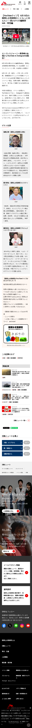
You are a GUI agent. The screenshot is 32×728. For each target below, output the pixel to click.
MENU (29, 2)
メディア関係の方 (21, 688)
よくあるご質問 (6, 698)
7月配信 (4, 113)
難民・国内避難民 (11, 358)
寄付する (6, 551)
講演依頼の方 (5, 693)
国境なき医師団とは (8, 640)
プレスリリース (7, 390)
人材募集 (27, 9)
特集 (27, 472)
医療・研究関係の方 (21, 693)
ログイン (20, 4)
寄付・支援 (16, 9)
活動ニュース (6, 465)
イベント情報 (5, 670)
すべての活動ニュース (7, 468)
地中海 (14, 390)
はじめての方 (5, 688)
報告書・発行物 (7, 662)
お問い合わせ (19, 698)
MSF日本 (20, 358)
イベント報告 (20, 472)
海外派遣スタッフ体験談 (8, 472)
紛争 (4, 377)
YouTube (7, 108)
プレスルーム (5, 675)
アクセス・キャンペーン (9, 681)
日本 (4, 358)
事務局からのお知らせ (22, 670)
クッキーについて (14, 721)
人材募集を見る (8, 511)
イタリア (5, 402)
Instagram (15, 108)
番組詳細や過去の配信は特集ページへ (16, 345)
